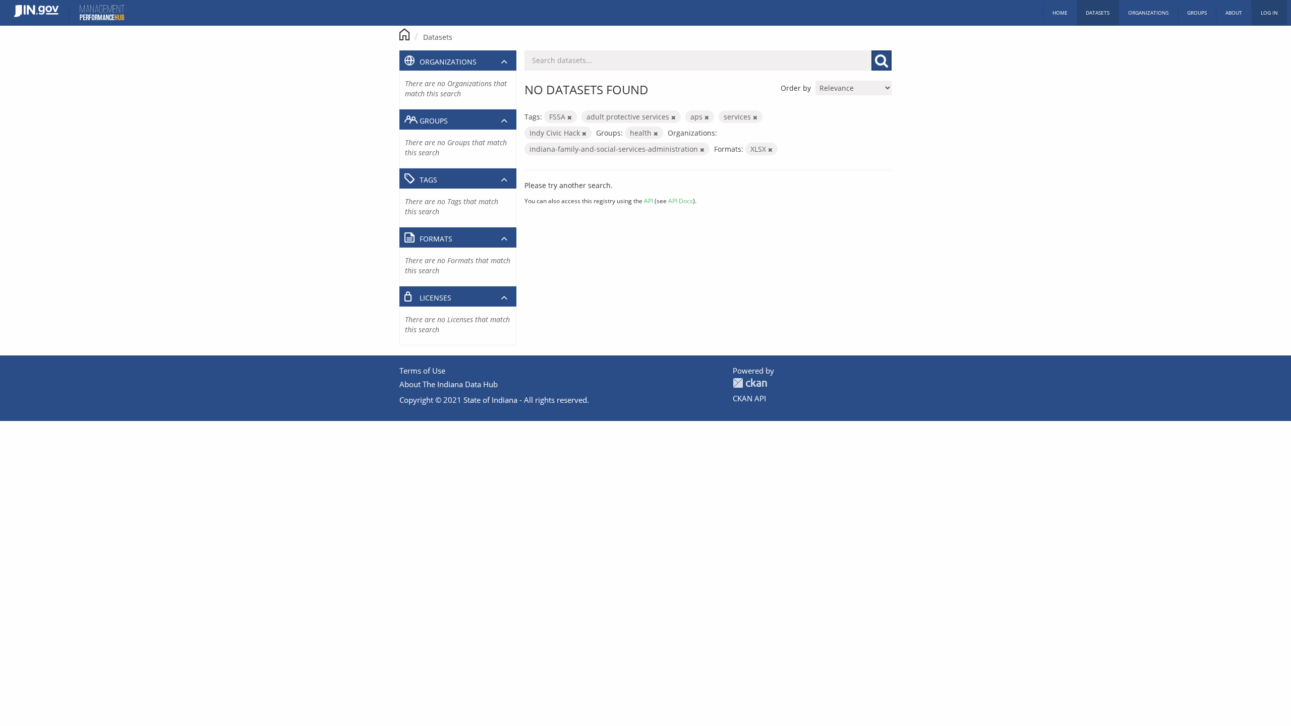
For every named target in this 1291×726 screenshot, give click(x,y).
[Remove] (569, 117)
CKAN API (749, 398)
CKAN (750, 383)
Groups (1197, 12)
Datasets (1097, 12)
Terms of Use (422, 371)
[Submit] (881, 60)
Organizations (1148, 12)
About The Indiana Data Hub (448, 384)
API (648, 201)
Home (1060, 12)
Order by (796, 88)
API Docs (680, 201)
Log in (1269, 12)
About (1233, 12)
